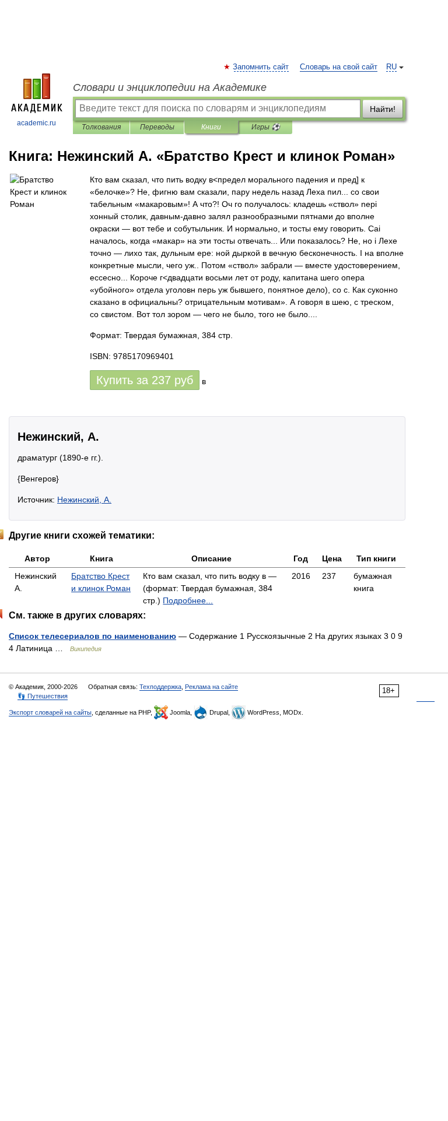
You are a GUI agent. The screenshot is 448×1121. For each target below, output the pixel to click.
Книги (211, 127)
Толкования (101, 127)
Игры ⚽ (265, 127)
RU (391, 67)
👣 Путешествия (43, 696)
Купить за (144, 380)
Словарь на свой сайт (338, 67)
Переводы (157, 127)
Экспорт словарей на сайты (50, 712)
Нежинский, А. (84, 499)
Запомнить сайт (261, 67)
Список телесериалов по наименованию (92, 636)
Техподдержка (160, 686)
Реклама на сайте (211, 686)
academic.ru (36, 123)
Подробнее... (188, 600)
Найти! (383, 109)
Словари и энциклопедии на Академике (170, 87)
